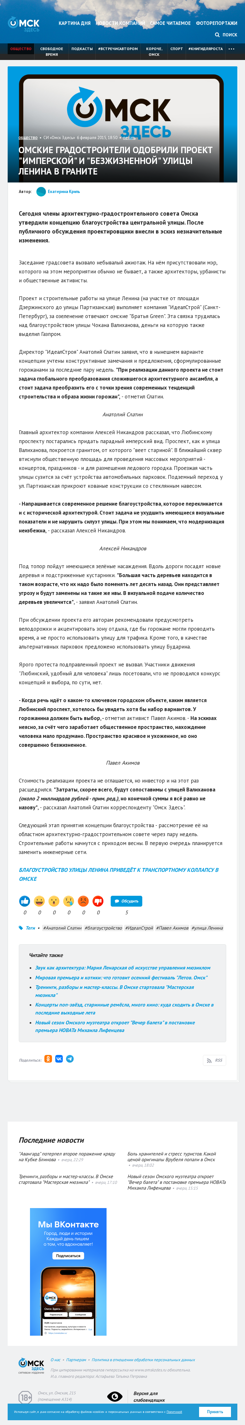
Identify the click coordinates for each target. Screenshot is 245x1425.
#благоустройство (103, 928)
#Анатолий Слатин (62, 928)
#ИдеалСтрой (139, 928)
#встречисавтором (118, 48)
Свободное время (51, 51)
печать (129, 137)
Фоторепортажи (216, 23)
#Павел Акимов (172, 928)
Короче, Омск (154, 51)
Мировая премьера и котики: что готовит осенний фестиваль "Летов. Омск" (121, 977)
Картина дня (75, 23)
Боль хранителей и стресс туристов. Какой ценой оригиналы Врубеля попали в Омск (171, 1156)
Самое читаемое (170, 23)
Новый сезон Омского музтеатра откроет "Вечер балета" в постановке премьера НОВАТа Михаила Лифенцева (176, 1182)
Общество (21, 48)
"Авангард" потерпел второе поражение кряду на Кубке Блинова (67, 1156)
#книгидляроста (206, 48)
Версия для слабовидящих (149, 1396)
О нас (55, 1359)
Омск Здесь (24, 24)
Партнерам (76, 1359)
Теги (30, 928)
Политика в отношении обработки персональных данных (143, 1359)
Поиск (229, 35)
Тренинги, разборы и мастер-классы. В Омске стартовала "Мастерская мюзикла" (66, 1179)
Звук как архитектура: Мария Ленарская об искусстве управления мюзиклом (122, 967)
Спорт (176, 48)
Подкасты (82, 48)
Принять (215, 1411)
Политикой (174, 1412)
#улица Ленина (207, 928)
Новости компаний (120, 23)
